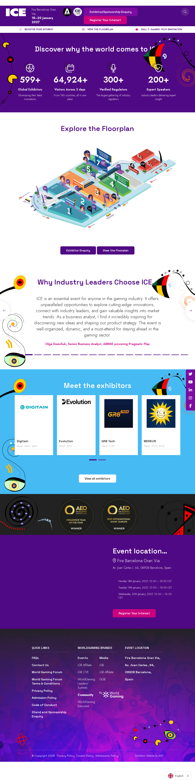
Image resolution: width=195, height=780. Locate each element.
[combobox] (178, 776)
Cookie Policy (85, 755)
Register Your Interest (105, 20)
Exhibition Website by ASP (149, 756)
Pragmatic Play (70, 441)
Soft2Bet (108, 441)
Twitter (190, 374)
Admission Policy (44, 698)
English (179, 776)
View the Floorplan (116, 250)
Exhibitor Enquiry (78, 250)
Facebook (190, 406)
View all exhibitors (97, 478)
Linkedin (190, 390)
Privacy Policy (42, 691)
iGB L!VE (83, 672)
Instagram (190, 398)
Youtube (190, 382)
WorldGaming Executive (86, 704)
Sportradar (152, 441)
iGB (101, 665)
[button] (10, 354)
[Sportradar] (161, 418)
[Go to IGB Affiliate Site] (67, 12)
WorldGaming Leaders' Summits (86, 683)
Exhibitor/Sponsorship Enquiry (111, 12)
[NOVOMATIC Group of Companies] (34, 418)
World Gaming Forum (47, 672)
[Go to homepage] (16, 12)
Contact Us (40, 665)
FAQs (35, 658)
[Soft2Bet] (119, 418)
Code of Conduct (44, 705)
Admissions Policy (106, 755)
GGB (102, 679)
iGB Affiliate (85, 665)
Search (185, 12)
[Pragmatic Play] (76, 418)
